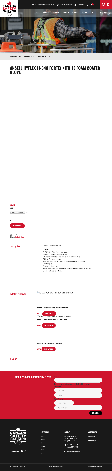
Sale (92, 12)
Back (14, 358)
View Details (49, 314)
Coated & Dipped (19, 237)
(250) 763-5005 (71, 436)
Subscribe (95, 413)
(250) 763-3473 (71, 441)
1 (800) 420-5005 (72, 438)
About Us (46, 12)
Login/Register (80, 4)
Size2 (11, 208)
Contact (84, 12)
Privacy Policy (99, 466)
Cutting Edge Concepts (58, 466)
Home (38, 12)
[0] (91, 4)
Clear (26, 212)
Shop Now (103, 13)
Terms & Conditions (92, 466)
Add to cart (17, 225)
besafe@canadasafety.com (73, 451)
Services (66, 12)
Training (75, 12)
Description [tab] (15, 246)
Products (56, 12)
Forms (42, 449)
